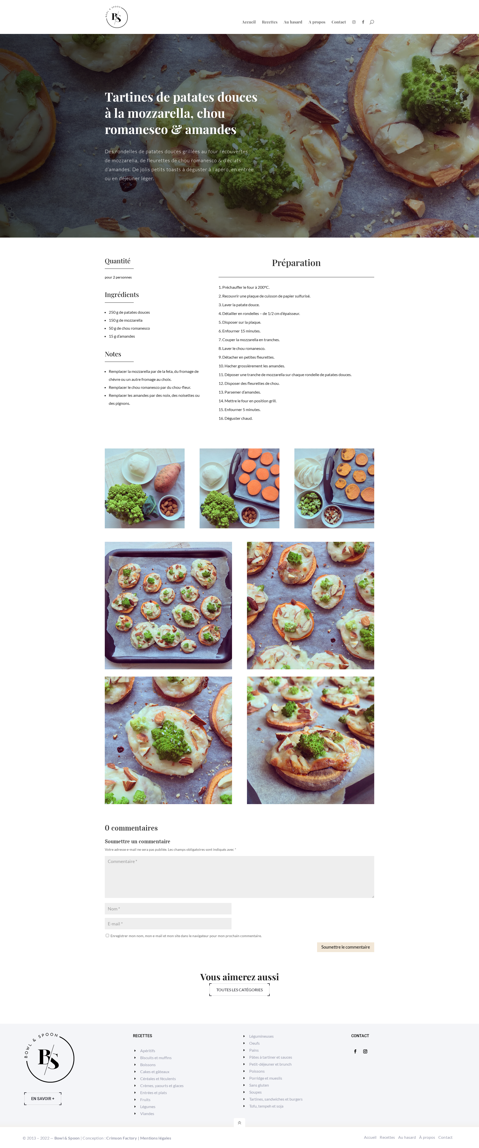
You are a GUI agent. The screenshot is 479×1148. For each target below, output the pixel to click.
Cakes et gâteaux (154, 1071)
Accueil (249, 22)
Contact (339, 22)
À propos (427, 1137)
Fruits (145, 1099)
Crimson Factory (121, 1138)
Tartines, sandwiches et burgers (276, 1099)
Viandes (147, 1113)
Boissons (148, 1064)
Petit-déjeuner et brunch (270, 1064)
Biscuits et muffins (156, 1057)
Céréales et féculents (158, 1078)
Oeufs (254, 1043)
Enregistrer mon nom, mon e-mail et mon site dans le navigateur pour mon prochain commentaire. (186, 936)
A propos (317, 22)
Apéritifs (147, 1050)
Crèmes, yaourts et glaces (162, 1085)
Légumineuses (261, 1036)
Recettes (269, 22)
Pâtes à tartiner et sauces (270, 1057)
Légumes (147, 1106)
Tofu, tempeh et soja (266, 1106)
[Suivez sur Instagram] (365, 1051)
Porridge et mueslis (265, 1078)
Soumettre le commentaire (345, 947)
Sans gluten (259, 1085)
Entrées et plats (153, 1092)
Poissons (257, 1071)
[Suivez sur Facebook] (355, 1051)
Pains (254, 1050)
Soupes (255, 1092)
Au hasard (293, 22)
